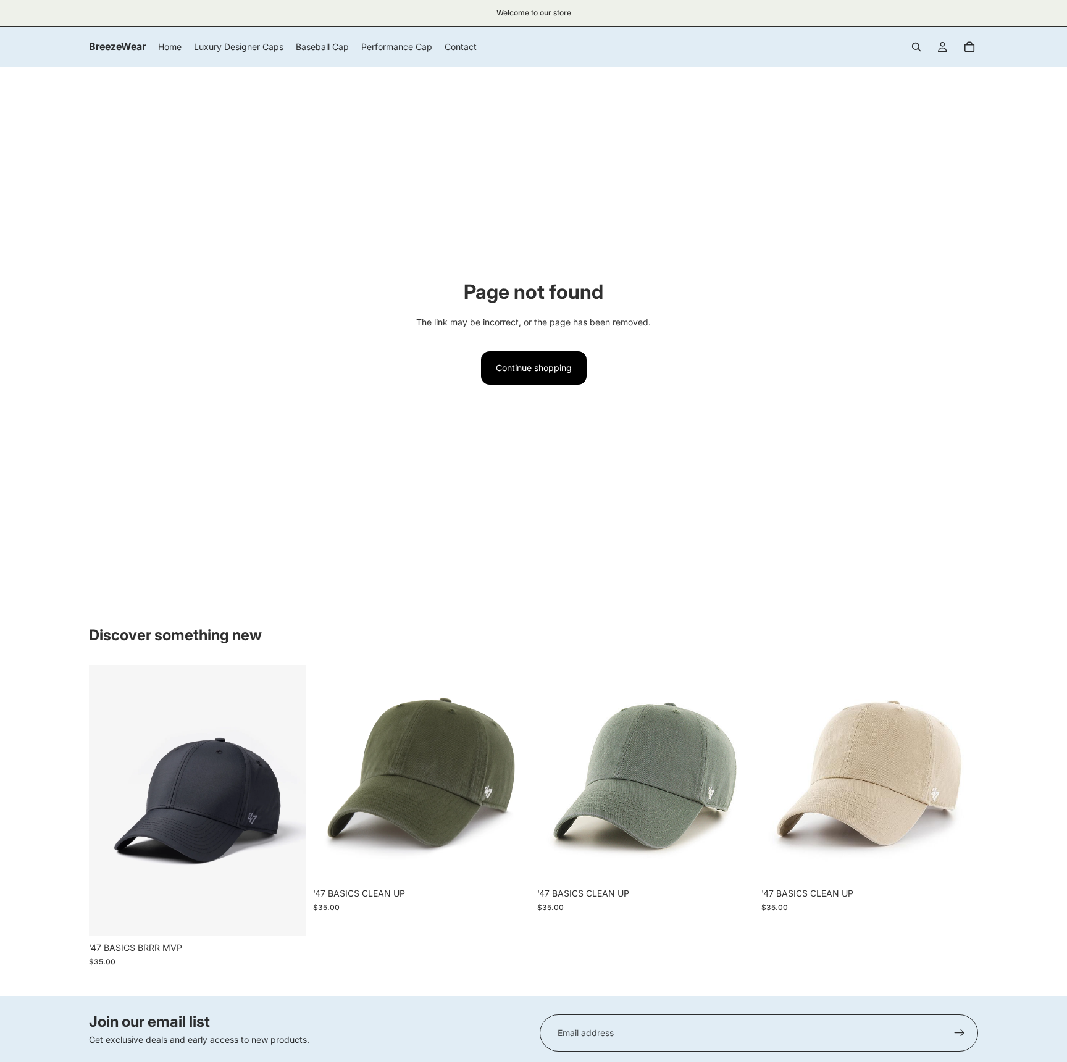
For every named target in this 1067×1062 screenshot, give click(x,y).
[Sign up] (960, 1033)
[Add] (286, 917)
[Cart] (969, 47)
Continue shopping (534, 367)
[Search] (916, 47)
